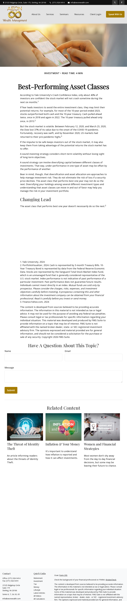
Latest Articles (39, 593)
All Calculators (39, 599)
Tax (35, 584)
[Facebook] (122, 2)
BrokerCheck (111, 580)
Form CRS (63, 575)
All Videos (37, 596)
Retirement (38, 578)
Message (9, 367)
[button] (36, 14)
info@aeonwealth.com (80, 2)
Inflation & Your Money (63, 444)
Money (36, 587)
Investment (38, 581)
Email (68, 351)
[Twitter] (115, 2)
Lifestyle (37, 590)
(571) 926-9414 (58, 2)
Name (8, 351)
